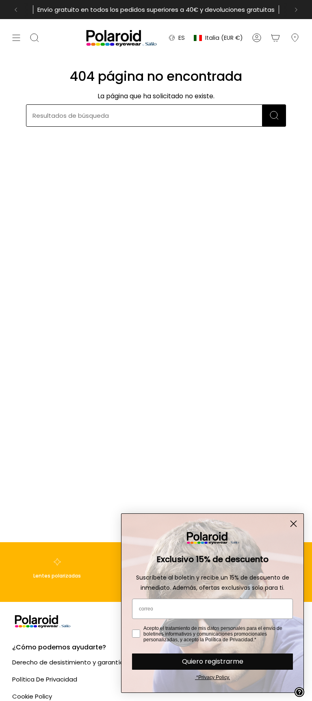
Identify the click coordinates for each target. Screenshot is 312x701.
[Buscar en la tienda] (274, 115)
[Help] (299, 692)
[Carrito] (275, 37)
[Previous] (16, 9)
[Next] (296, 9)
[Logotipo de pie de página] (42, 621)
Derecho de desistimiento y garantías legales (81, 662)
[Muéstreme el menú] (16, 37)
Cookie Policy (32, 696)
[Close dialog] (293, 524)
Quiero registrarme (212, 661)
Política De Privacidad (44, 679)
